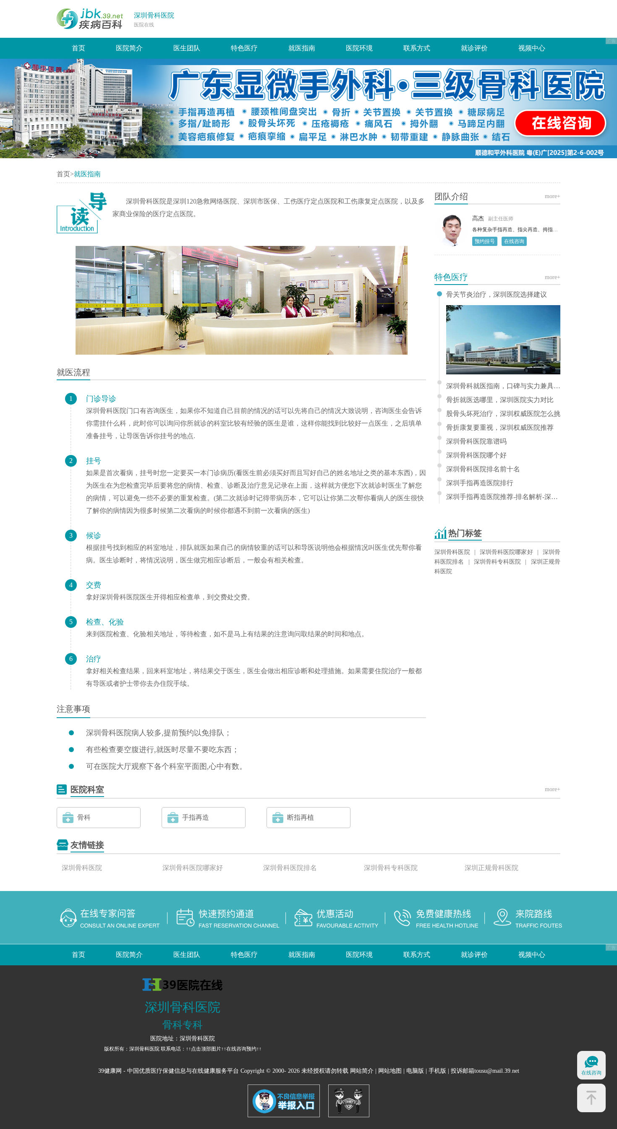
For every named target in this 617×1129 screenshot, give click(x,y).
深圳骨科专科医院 (497, 562)
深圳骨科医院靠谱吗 (476, 441)
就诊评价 (474, 48)
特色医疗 (244, 48)
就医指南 (301, 48)
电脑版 (415, 1071)
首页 (78, 48)
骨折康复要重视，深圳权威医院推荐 (500, 427)
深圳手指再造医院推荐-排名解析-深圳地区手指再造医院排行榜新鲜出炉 (503, 497)
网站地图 (390, 1071)
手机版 (437, 1071)
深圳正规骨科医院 (491, 867)
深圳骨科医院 (154, 15)
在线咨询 (514, 241)
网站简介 (362, 1071)
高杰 (478, 218)
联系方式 (416, 48)
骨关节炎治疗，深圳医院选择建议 (496, 294)
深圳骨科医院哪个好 (476, 455)
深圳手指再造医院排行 (479, 483)
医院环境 (359, 48)
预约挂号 (485, 241)
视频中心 (531, 48)
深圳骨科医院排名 (290, 867)
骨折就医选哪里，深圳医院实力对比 (500, 400)
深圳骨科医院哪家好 (506, 552)
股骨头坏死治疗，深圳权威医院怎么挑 (503, 413)
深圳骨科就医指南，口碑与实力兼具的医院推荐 (503, 386)
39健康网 (110, 1071)
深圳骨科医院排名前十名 (483, 469)
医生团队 (186, 48)
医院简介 (129, 48)
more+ (552, 196)
